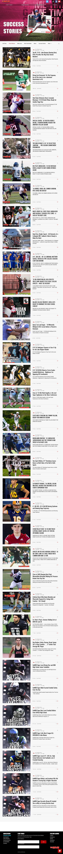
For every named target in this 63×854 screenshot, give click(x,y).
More (49, 43)
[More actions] (58, 49)
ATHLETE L (5, 835)
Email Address (21, 838)
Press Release (12, 43)
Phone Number (21, 843)
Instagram (52, 837)
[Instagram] (50, 1)
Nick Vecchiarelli (27, 43)
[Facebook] (56, 1)
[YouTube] (59, 1)
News (35, 43)
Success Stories (42, 43)
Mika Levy (19, 43)
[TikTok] (53, 1)
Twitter (51, 835)
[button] (58, 43)
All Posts (4, 43)
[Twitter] (47, 1)
